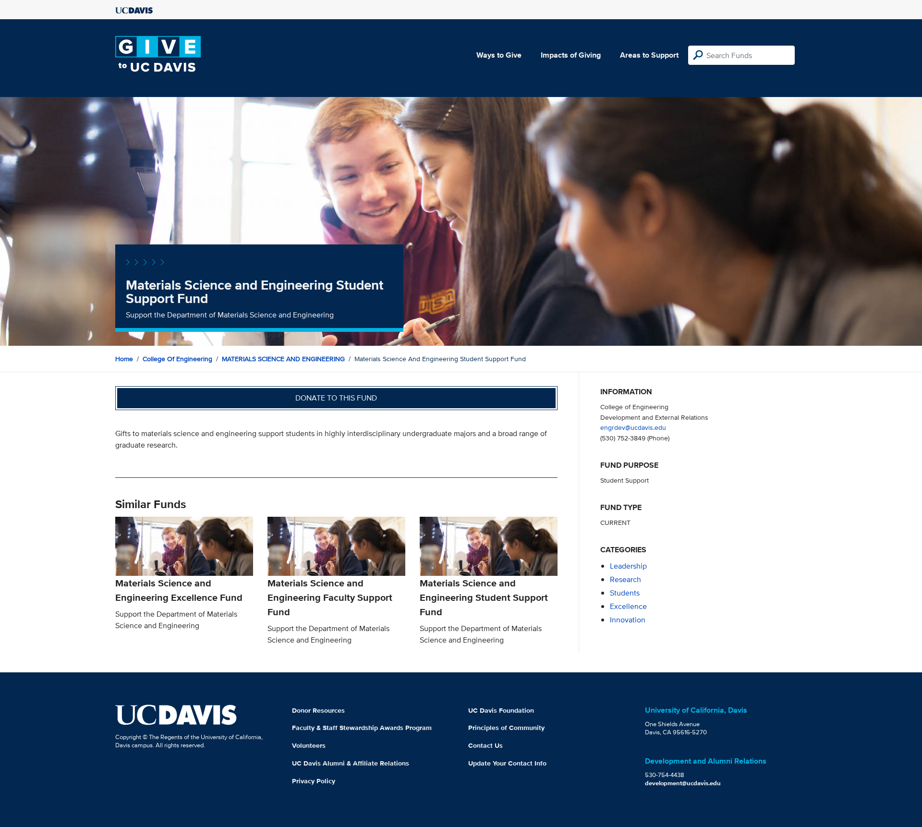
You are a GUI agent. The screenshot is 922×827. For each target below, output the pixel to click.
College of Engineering (177, 359)
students (625, 592)
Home (124, 359)
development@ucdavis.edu (683, 783)
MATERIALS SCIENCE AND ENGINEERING (283, 359)
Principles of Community (506, 727)
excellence (628, 606)
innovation (627, 619)
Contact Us (485, 745)
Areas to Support (649, 55)
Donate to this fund (336, 397)
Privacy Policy (313, 781)
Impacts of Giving (571, 55)
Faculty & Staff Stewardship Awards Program (362, 727)
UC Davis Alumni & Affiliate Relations (350, 763)
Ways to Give (499, 55)
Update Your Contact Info (507, 763)
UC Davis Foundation (501, 710)
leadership (628, 566)
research (625, 579)
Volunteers (309, 745)
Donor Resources (318, 710)
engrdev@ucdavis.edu (633, 427)
